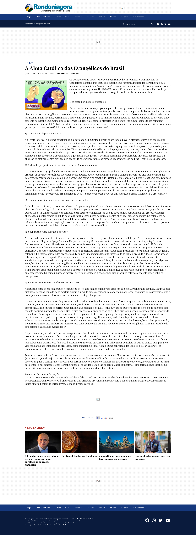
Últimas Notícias (43, 17)
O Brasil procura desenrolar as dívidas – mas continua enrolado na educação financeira (42, 460)
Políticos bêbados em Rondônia (79, 455)
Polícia (102, 17)
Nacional (78, 17)
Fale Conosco (138, 17)
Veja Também (35, 427)
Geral (67, 17)
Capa (29, 17)
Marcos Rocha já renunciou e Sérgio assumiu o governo (115, 457)
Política (57, 17)
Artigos (29, 62)
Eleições (124, 17)
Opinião (112, 17)
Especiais (90, 17)
